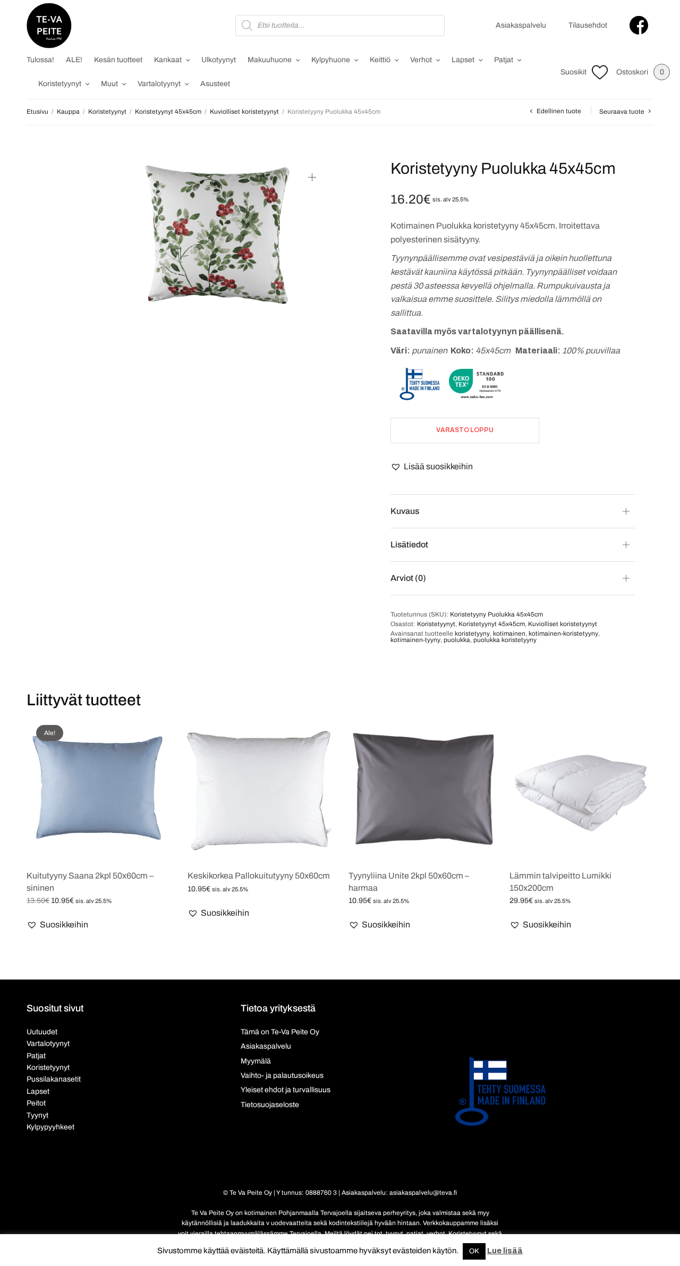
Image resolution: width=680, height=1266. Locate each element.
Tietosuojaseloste (270, 1105)
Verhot (421, 60)
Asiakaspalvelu (521, 25)
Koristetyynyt (59, 84)
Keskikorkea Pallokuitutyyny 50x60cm (259, 875)
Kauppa (68, 111)
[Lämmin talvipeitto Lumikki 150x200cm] (581, 787)
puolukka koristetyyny (505, 640)
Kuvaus (404, 511)
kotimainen (509, 633)
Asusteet (215, 84)
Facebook (639, 25)
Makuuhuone (270, 60)
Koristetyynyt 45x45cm (168, 111)
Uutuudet (42, 1032)
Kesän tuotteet (118, 60)
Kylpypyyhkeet (50, 1127)
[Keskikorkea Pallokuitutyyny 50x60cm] (260, 787)
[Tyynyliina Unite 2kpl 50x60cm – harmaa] (421, 787)
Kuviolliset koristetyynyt (244, 111)
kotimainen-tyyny (415, 640)
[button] (431, 467)
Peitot (36, 1103)
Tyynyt (37, 1115)
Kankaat (168, 60)
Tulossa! (40, 60)
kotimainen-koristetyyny (563, 633)
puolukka (457, 640)
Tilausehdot (587, 25)
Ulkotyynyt (218, 60)
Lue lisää (505, 1250)
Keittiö (380, 60)
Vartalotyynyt (159, 84)
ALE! (74, 60)
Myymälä (256, 1061)
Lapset (463, 60)
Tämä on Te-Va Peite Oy (280, 1032)
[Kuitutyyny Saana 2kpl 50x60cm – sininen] (99, 787)
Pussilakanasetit (54, 1079)
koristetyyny (472, 633)
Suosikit (573, 72)
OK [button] (474, 1251)
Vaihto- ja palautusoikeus (282, 1075)
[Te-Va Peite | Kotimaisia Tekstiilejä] (49, 25)
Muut (109, 84)
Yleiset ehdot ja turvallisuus (285, 1090)
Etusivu (37, 111)
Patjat (503, 60)
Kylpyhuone (330, 60)
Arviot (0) (408, 578)
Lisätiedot (409, 544)
